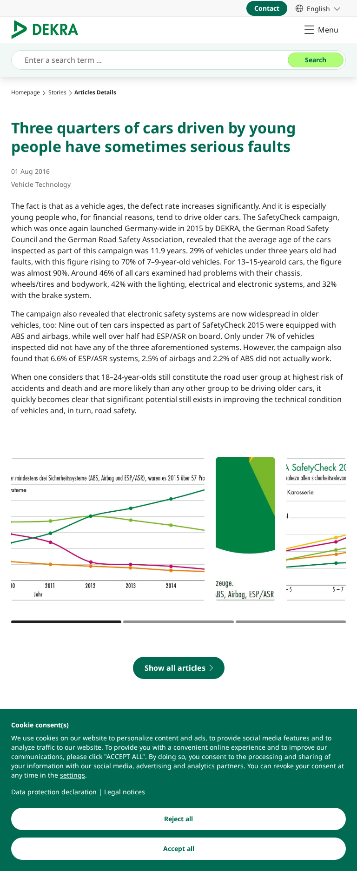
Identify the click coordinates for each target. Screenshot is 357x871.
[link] (318, 8)
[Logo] (48, 30)
